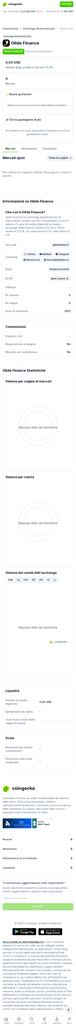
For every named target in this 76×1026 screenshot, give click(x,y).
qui (53, 172)
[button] (13, 51)
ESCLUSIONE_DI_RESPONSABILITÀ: (23, 942)
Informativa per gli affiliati (39, 51)
